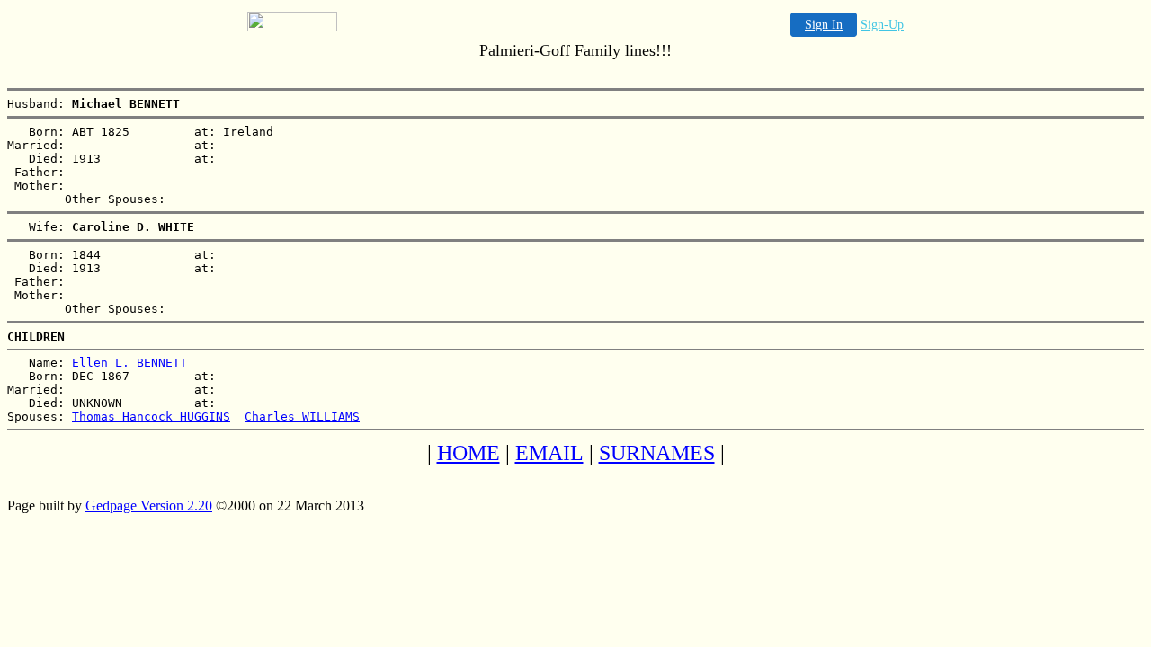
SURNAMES (657, 453)
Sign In (824, 24)
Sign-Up (882, 24)
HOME (468, 453)
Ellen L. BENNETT (129, 362)
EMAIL (549, 453)
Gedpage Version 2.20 (148, 505)
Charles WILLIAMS (302, 416)
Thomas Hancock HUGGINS (151, 416)
